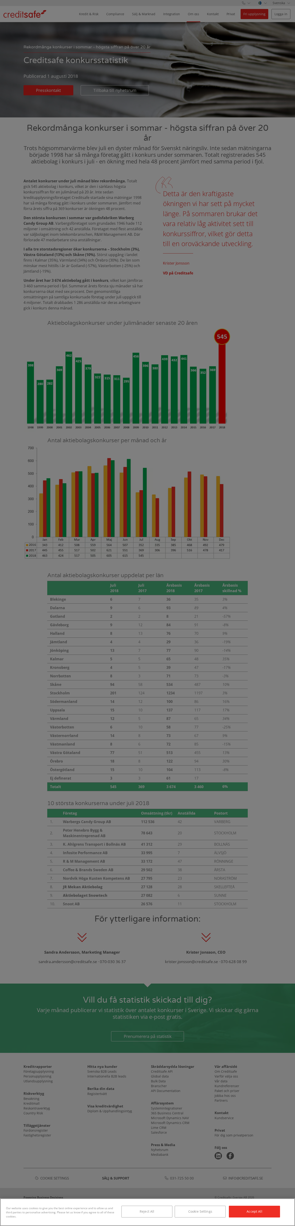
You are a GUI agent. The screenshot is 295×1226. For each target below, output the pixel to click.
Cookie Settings (200, 1211)
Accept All (254, 1211)
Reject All (147, 1211)
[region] (147, 1212)
